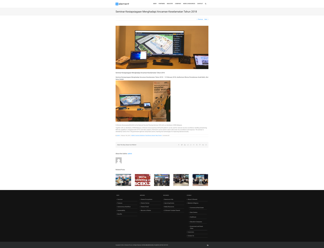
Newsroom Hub (168, 199)
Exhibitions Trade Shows (145, 135)
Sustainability (121, 210)
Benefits (119, 214)
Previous (200, 19)
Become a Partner (146, 210)
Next (206, 19)
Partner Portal (145, 206)
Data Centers (193, 212)
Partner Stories (145, 203)
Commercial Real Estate (197, 207)
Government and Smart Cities (196, 227)
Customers (191, 232)
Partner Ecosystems (146, 199)
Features (119, 203)
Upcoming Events (169, 203)
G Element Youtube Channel (172, 210)
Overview (120, 199)
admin (118, 135)
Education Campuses (196, 222)
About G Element (192, 199)
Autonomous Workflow (124, 206)
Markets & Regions (193, 203)
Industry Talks (154, 135)
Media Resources (169, 206)
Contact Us (191, 236)
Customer (137, 135)
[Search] (205, 3)
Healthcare (193, 217)
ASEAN (133, 135)
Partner (160, 135)
